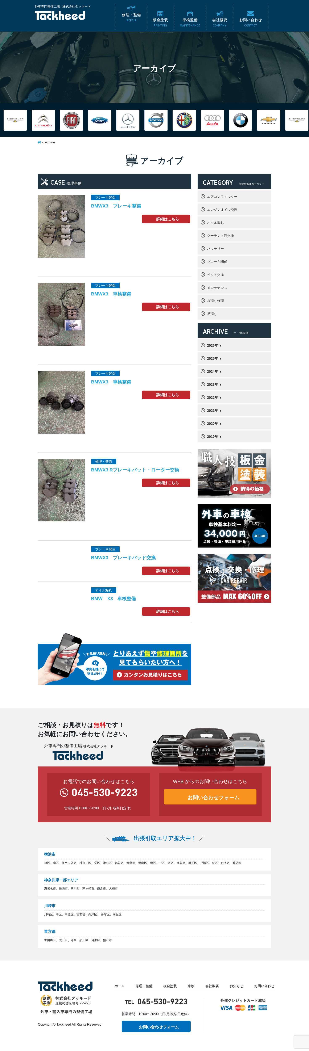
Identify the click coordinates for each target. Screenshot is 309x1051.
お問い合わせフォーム (214, 797)
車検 (191, 986)
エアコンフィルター (222, 196)
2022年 (212, 397)
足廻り (212, 314)
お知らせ (236, 986)
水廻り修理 (215, 301)
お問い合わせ (264, 986)
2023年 (212, 384)
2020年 (212, 423)
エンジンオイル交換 (222, 209)
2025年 (212, 358)
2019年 (212, 436)
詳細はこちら (167, 219)
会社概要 (212, 986)
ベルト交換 (215, 275)
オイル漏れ (215, 222)
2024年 (212, 371)
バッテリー (215, 249)
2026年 (212, 345)
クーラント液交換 (220, 235)
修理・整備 (144, 986)
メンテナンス (217, 288)
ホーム (120, 986)
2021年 (212, 410)
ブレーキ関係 (217, 262)
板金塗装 (170, 986)
